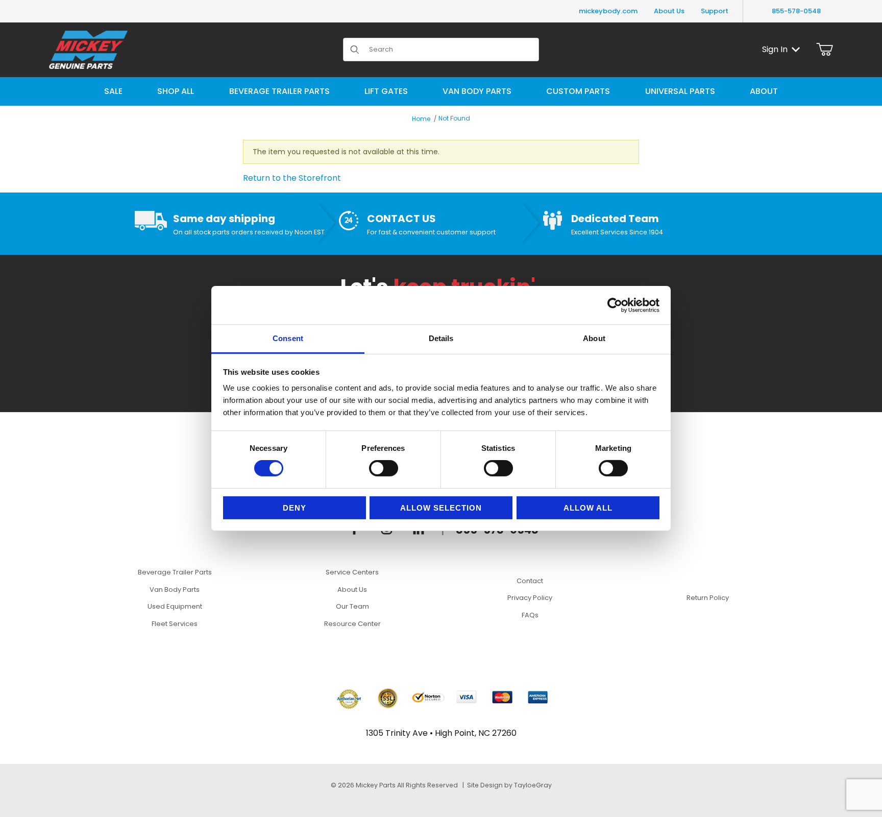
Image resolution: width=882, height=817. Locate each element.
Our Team (352, 606)
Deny (294, 507)
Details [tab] (441, 338)
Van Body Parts (175, 589)
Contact (530, 581)
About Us (669, 11)
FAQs (530, 615)
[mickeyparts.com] (88, 49)
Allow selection (441, 507)
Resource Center (352, 624)
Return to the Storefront (292, 178)
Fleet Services (175, 624)
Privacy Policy (529, 598)
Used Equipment (175, 606)
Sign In (775, 49)
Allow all (588, 507)
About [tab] (594, 338)
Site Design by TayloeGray (509, 785)
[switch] (383, 468)
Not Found (454, 118)
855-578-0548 (796, 11)
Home (421, 118)
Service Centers (352, 572)
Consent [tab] (288, 338)
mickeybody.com (608, 11)
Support (714, 11)
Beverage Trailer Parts (175, 572)
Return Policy (708, 598)
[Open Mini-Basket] (824, 49)
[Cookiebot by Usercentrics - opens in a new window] (614, 305)
